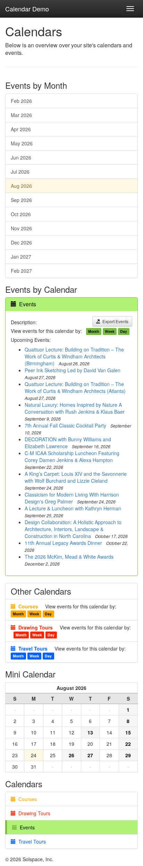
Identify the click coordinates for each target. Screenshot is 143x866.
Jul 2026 (20, 171)
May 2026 (22, 143)
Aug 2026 (21, 185)
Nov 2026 (21, 228)
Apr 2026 (21, 129)
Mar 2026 (21, 115)
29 (128, 755)
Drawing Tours (33, 813)
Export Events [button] (114, 321)
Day (123, 331)
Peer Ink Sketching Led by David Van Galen (72, 370)
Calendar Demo (27, 8)
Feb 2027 (21, 270)
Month (93, 331)
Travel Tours (31, 841)
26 (71, 755)
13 (90, 732)
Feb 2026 (21, 100)
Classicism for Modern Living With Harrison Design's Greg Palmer (72, 498)
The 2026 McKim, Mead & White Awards (69, 556)
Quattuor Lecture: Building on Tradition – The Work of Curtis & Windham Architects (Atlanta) (75, 387)
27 (90, 755)
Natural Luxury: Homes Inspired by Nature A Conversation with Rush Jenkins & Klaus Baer (75, 408)
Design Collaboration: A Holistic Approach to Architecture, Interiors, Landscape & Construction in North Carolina (73, 529)
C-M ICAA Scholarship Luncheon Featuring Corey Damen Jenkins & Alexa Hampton (72, 456)
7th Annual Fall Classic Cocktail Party (65, 425)
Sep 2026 (21, 199)
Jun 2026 (21, 157)
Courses (26, 799)
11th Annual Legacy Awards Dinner (63, 542)
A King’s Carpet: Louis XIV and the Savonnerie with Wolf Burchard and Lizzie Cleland (76, 477)
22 (128, 743)
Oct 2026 (21, 214)
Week (110, 331)
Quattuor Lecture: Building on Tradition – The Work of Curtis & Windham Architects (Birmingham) (74, 356)
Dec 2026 (21, 242)
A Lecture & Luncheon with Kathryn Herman (73, 508)
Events (27, 304)
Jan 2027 (21, 256)
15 (128, 732)
